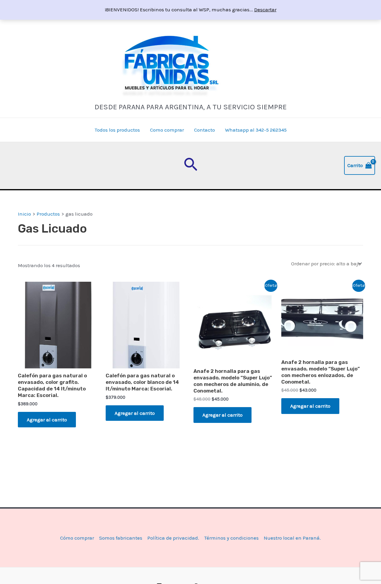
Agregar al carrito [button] (47, 420)
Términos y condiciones (231, 538)
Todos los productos (117, 130)
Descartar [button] (265, 10)
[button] (191, 165)
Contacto (204, 130)
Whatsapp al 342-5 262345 (256, 130)
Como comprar (167, 130)
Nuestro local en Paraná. (292, 538)
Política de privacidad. (173, 538)
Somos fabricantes (120, 538)
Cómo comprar (77, 538)
